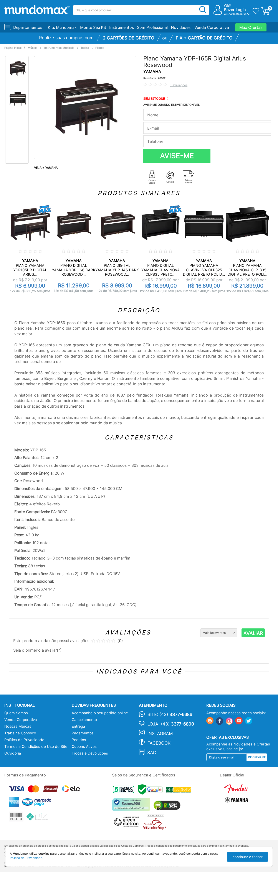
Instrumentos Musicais (59, 47)
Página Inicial (13, 47)
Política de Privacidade (24, 740)
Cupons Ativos (84, 746)
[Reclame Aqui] (132, 806)
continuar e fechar (248, 857)
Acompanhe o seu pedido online (100, 713)
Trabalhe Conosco (20, 733)
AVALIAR (253, 633)
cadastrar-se (237, 14)
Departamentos (27, 27)
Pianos (99, 47)
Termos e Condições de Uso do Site (35, 746)
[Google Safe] (152, 790)
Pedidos (79, 740)
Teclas (85, 47)
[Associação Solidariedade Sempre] (155, 823)
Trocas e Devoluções (90, 753)
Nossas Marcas (17, 726)
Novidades (180, 27)
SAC (151, 752)
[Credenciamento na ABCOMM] (180, 790)
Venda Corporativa (211, 27)
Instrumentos (121, 27)
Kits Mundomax (62, 27)
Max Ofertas (250, 27)
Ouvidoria (12, 753)
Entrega (78, 726)
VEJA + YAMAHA (46, 167)
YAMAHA (152, 71)
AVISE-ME (177, 155)
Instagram (160, 733)
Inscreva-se (257, 757)
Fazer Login (235, 9)
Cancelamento (84, 719)
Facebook (158, 743)
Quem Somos (16, 713)
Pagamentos (83, 733)
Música (32, 47)
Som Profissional (152, 27)
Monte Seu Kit (93, 27)
